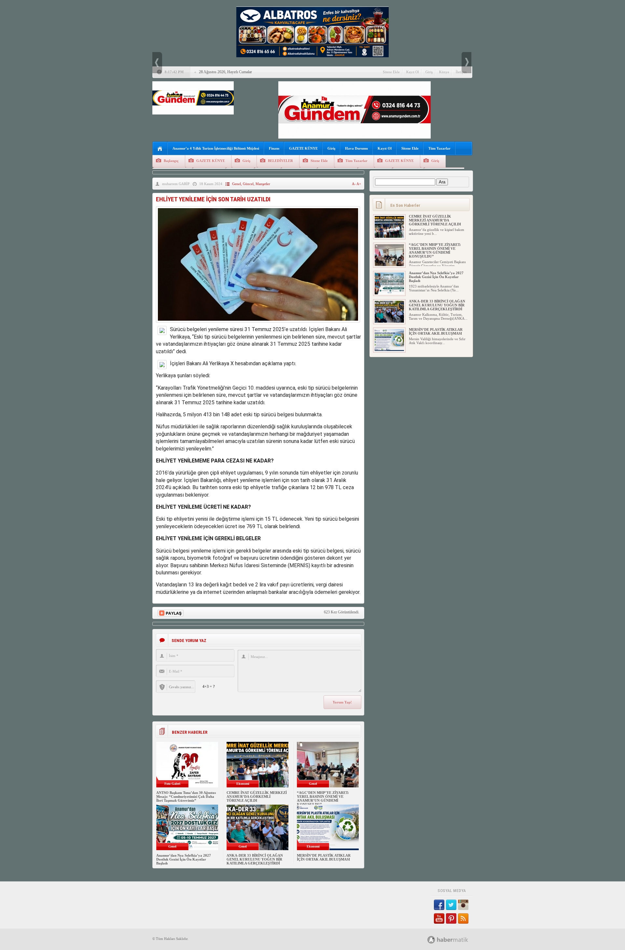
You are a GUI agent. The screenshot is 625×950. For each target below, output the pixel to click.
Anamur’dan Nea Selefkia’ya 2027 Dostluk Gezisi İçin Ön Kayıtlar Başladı (183, 859)
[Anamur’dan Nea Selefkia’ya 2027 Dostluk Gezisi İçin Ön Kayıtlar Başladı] (389, 293)
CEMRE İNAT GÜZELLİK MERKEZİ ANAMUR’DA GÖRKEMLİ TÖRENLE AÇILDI (257, 796)
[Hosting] (431, 939)
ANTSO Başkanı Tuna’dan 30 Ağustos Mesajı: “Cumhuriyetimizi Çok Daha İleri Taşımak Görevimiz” (186, 796)
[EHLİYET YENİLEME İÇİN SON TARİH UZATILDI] (258, 324)
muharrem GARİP (175, 184)
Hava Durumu (356, 148)
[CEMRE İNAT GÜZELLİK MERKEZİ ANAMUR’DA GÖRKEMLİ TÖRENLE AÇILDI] (389, 236)
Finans (274, 148)
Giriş (429, 72)
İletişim (461, 72)
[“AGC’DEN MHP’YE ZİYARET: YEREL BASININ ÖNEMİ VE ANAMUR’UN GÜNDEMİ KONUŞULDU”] (389, 264)
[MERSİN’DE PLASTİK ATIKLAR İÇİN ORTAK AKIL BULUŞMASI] (389, 349)
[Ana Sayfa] (160, 148)
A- (354, 184)
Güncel (248, 184)
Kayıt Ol (412, 72)
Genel (236, 184)
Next (466, 62)
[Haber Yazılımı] (455, 939)
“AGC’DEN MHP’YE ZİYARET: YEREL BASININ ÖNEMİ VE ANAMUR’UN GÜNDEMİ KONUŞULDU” (323, 798)
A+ (358, 184)
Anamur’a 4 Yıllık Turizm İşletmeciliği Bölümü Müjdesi (216, 148)
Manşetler (263, 184)
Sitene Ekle (391, 72)
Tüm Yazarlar (439, 148)
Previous (157, 62)
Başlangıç (171, 161)
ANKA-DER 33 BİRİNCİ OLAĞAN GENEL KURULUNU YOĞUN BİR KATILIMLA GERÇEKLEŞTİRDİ (255, 859)
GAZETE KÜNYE (303, 148)
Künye (444, 72)
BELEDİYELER (280, 161)
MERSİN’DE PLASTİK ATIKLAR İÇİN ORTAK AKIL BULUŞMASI (324, 857)
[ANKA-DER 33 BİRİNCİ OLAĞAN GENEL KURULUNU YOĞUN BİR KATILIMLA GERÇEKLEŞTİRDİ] (389, 321)
